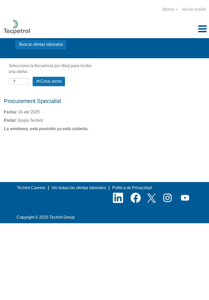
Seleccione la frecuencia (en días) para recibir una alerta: (50, 69)
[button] (174, 29)
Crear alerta (50, 81)
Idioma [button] (168, 9)
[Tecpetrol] (17, 27)
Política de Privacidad (132, 188)
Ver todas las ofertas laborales (78, 188)
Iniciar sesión (194, 9)
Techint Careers (31, 188)
